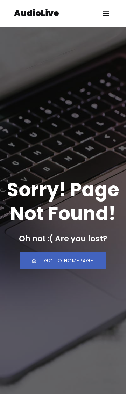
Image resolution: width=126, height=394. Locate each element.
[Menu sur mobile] (106, 13)
